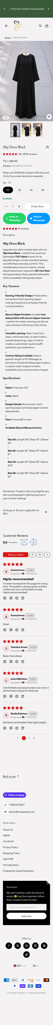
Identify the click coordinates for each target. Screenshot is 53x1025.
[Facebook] (9, 945)
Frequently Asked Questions (18, 870)
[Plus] (19, 206)
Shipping (7, 165)
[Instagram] (35, 945)
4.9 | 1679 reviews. (27, 154)
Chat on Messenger (39, 218)
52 (19, 189)
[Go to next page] (34, 738)
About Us (8, 829)
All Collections (11, 864)
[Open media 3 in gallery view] (37, 130)
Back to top (9, 776)
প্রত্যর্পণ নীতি (8, 859)
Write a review (15, 554)
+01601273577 (17, 804)
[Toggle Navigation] (6, 26)
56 (42, 189)
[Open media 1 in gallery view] (15, 130)
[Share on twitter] (11, 598)
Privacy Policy (10, 847)
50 (7, 189)
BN (34, 965)
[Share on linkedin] (22, 598)
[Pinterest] (44, 945)
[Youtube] (26, 945)
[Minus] (6, 206)
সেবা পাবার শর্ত (8, 841)
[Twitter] (17, 945)
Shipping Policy (11, 853)
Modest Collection (17, 993)
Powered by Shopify (37, 993)
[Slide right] (48, 9)
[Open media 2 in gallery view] (26, 130)
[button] (40, 26)
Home (7, 37)
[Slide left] (4, 9)
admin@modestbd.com (22, 811)
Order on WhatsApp (14, 218)
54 (31, 189)
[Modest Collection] (17, 26)
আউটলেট (6, 835)
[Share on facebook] (5, 598)
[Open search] (32, 554)
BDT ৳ (20, 965)
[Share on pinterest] (17, 598)
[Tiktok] (26, 954)
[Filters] (40, 554)
